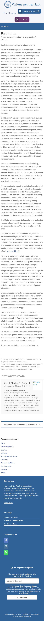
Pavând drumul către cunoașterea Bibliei (22, 424)
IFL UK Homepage (9, 13)
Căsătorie (4, 459)
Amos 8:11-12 (12, 251)
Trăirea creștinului (7, 446)
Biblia (3, 443)
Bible (10, 375)
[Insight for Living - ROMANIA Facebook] (6, 540)
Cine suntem (8, 503)
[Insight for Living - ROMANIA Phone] (6, 552)
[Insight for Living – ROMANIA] (22, 4)
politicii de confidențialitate (26, 591)
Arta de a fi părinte (7, 463)
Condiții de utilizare (10, 524)
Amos (22, 375)
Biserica (4, 450)
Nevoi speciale (6, 466)
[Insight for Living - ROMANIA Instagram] (6, 546)
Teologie (4, 469)
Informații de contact (11, 517)
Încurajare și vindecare (9, 456)
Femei (3, 472)
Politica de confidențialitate (13, 520)
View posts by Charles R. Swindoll (17, 386)
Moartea (4, 453)
